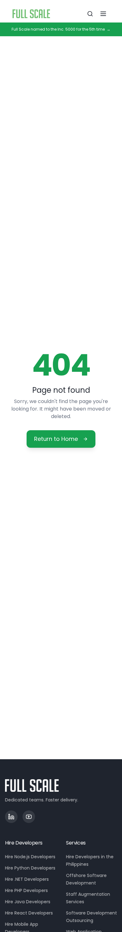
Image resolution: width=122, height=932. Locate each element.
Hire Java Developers (27, 902)
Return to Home (56, 439)
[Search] (90, 13)
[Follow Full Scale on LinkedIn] (11, 816)
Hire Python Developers (30, 868)
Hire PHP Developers (26, 890)
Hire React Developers (29, 913)
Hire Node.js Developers (30, 857)
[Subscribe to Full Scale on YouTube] (29, 816)
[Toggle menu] (103, 13)
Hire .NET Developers (27, 879)
